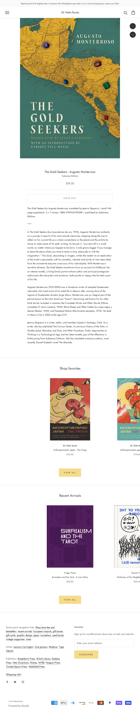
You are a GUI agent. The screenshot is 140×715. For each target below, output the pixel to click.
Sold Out (70, 198)
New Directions (21, 662)
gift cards (11, 635)
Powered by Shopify (19, 705)
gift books (58, 631)
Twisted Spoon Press (16, 666)
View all (70, 472)
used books (58, 635)
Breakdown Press (26, 658)
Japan (36, 635)
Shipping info (13, 674)
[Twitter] (15, 682)
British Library (43, 658)
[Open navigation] (7, 12)
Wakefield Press (37, 666)
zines (28, 639)
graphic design (24, 635)
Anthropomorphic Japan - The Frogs (69, 450)
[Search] (125, 12)
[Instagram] (23, 682)
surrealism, (46, 635)
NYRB (41, 662)
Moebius (53, 647)
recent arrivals (25, 631)
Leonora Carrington (23, 647)
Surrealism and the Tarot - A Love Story (70, 577)
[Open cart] (133, 13)
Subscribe (86, 654)
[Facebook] (7, 682)
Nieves (33, 662)
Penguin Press (53, 662)
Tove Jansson (41, 647)
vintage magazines (15, 639)
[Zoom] (133, 26)
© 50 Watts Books (16, 701)
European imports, (42, 631)
